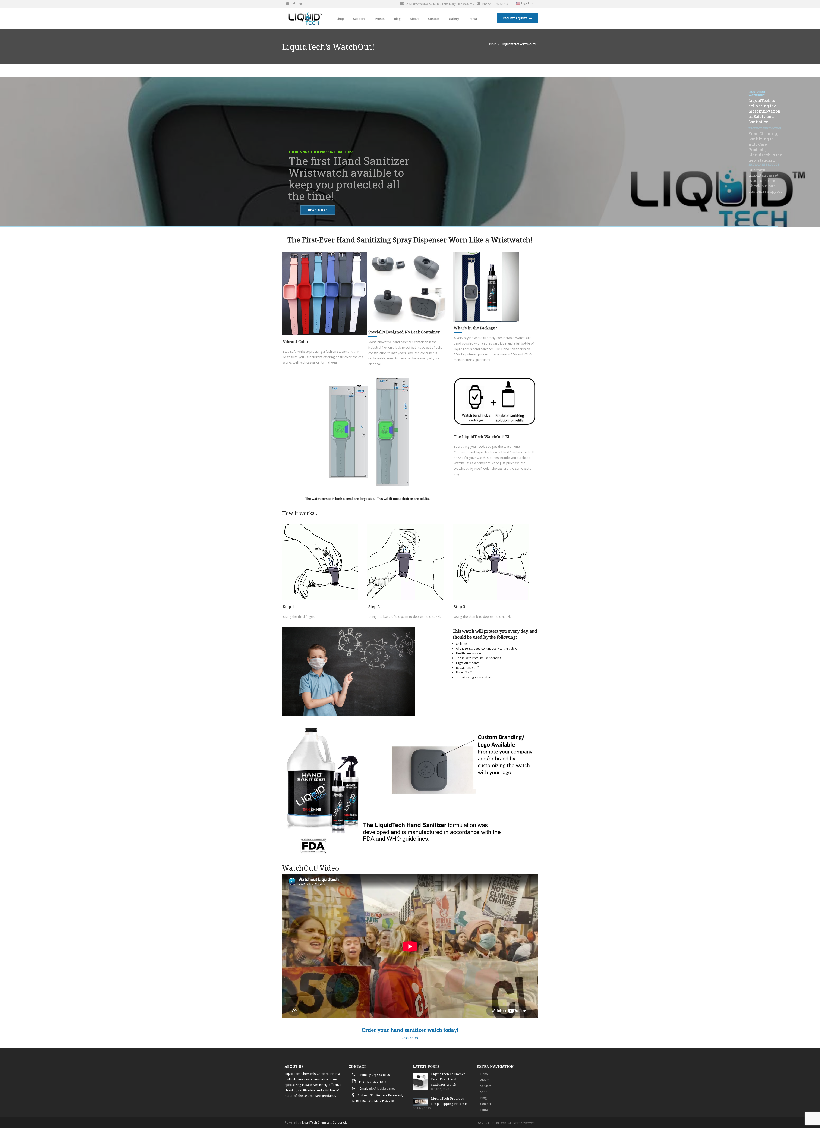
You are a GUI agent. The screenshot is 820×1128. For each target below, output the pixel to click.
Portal (472, 18)
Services (486, 1086)
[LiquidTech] (305, 18)
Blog (397, 18)
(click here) (410, 1038)
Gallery (453, 18)
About (414, 18)
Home (492, 44)
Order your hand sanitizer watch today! (410, 1030)
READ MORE (317, 210)
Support (358, 18)
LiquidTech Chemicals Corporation (325, 1122)
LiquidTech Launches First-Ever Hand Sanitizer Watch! (448, 1079)
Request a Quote (515, 18)
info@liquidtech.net (382, 1088)
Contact (433, 18)
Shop (483, 1092)
